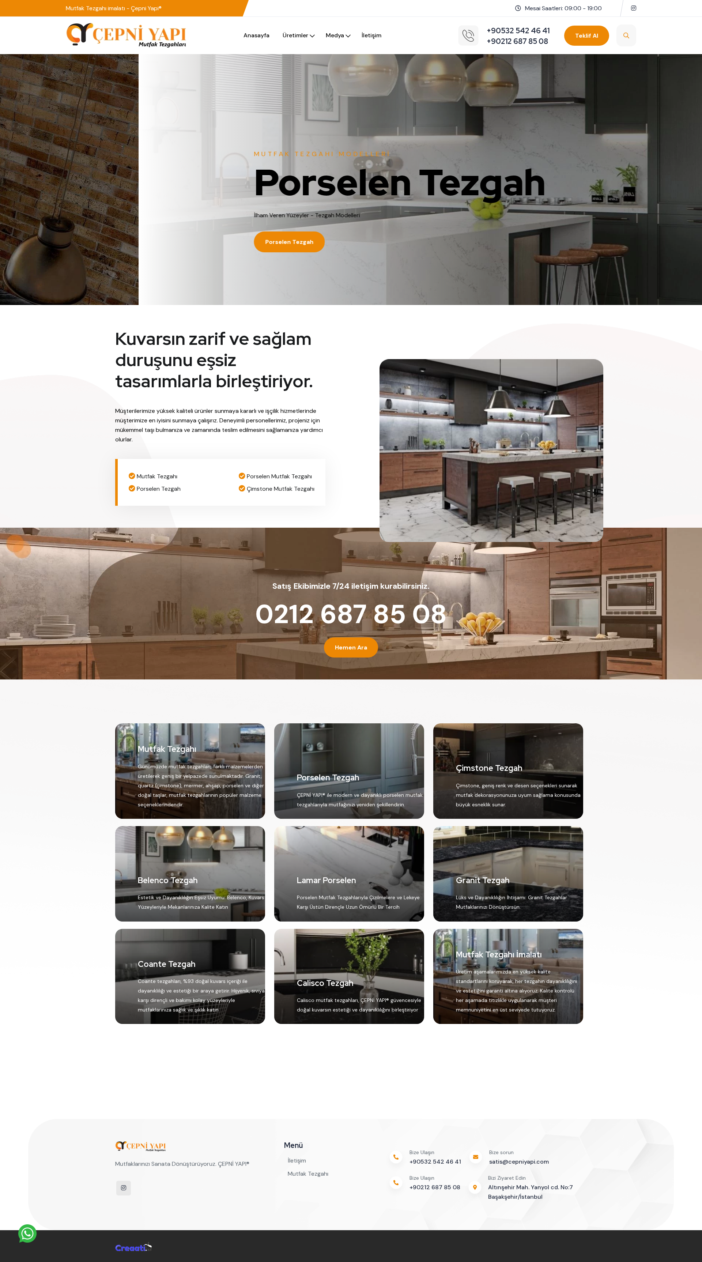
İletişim (371, 35)
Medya (335, 35)
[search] (626, 35)
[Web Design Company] (133, 1246)
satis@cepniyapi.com (519, 1161)
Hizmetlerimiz (147, 242)
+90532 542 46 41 (435, 1161)
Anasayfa (256, 35)
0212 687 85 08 (351, 614)
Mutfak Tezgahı (308, 1174)
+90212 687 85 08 (435, 1187)
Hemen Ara (351, 647)
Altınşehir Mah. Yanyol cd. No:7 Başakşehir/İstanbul (530, 1192)
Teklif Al (586, 35)
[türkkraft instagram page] (633, 8)
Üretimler (295, 35)
